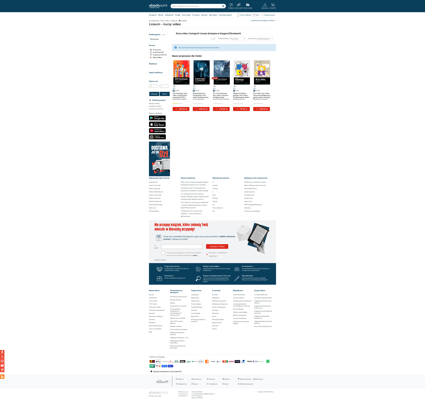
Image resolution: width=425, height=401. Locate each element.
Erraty (214, 316)
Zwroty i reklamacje (218, 307)
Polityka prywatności (219, 301)
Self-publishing (238, 309)
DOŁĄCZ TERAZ (217, 246)
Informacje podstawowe (178, 297)
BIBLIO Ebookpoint (240, 315)
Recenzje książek (218, 319)
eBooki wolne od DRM (177, 318)
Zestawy (152, 319)
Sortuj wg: (251, 38)
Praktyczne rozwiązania (252, 211)
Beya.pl (195, 384)
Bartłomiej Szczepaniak (179, 99)
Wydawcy (152, 322)
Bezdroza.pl (259, 379)
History (215, 188)
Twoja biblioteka (196, 307)
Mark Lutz (152, 208)
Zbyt (214, 195)
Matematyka (154, 39)
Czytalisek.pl (213, 384)
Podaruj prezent (269, 15)
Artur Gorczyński (218, 99)
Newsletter (195, 316)
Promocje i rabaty (155, 307)
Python (215, 201)
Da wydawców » (247, 266)
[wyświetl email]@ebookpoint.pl (205, 394)
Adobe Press (248, 198)
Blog (150, 332)
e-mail (156, 246)
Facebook (2, 352)
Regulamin (215, 298)
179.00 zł (222, 109)
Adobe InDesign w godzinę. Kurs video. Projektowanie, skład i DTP (241, 96)
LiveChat (215, 326)
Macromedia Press (250, 188)
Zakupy (172, 303)
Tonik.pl (271, 392)
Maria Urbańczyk (154, 188)
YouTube (2, 365)
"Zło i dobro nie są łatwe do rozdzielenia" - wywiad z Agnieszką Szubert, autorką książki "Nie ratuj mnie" (195, 205)
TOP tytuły (153, 304)
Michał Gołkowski (155, 201)
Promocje (195, 15)
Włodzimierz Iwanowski (260, 99)
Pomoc (214, 329)
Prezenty (194, 310)
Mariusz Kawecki (154, 198)
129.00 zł (182, 109)
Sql (213, 211)
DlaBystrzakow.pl (245, 379)
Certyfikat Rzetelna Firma (263, 298)
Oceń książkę (195, 313)
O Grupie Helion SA (261, 295)
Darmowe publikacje (156, 316)
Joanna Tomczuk (154, 185)
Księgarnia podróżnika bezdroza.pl (261, 317)
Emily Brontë (153, 182)
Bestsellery (213, 15)
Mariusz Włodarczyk (156, 192)
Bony (257, 15)
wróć (164, 34)
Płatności (215, 313)
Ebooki (160, 15)
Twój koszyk (195, 301)
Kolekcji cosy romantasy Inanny (255, 182)
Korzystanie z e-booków (178, 306)
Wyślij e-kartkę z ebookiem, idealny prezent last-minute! (156, 106)
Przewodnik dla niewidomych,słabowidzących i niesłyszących (176, 312)
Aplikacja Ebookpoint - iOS (179, 338)
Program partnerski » (172, 266)
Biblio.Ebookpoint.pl (246, 384)
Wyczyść (154, 94)
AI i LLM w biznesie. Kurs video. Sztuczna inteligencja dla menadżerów (220, 96)
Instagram (2, 361)
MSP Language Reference (253, 204)
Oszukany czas (249, 195)
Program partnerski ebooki (242, 301)
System (215, 185)
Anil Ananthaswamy (156, 204)
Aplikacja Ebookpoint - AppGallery (177, 342)
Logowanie (195, 295)
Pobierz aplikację (245, 15)
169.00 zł (202, 109)
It (213, 182)
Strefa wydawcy (238, 298)
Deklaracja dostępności (220, 304)
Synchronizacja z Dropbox (178, 329)
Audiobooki (169, 15)
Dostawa (215, 310)
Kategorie (152, 15)
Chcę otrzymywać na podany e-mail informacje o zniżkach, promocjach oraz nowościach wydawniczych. (184, 253)
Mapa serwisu (217, 322)
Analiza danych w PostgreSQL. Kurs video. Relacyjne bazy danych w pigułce (201, 96)
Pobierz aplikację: (155, 113)
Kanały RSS (2, 376)
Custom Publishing (239, 318)
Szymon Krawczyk (155, 195)
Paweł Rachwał (228, 99)
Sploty (226, 384)
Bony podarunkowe (155, 326)
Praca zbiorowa (217, 208)
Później (214, 198)
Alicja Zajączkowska (239, 99)
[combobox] (237, 38)
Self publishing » (247, 276)
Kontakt (215, 295)
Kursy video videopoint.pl (263, 326)
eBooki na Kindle (176, 326)
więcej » (195, 255)
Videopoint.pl (182, 384)
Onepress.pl (197, 379)
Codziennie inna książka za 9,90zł (262, 20)
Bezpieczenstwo (175, 300)
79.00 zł (243, 109)
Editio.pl (227, 379)
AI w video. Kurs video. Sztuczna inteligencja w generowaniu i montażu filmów (261, 96)
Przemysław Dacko (198, 99)
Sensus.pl (212, 379)
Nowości (204, 15)
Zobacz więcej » (161, 260)
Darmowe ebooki (225, 15)
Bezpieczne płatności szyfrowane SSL (167, 371)
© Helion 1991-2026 (155, 396)
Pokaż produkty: (223, 38)
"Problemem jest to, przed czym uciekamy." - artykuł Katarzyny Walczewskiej (191, 213)
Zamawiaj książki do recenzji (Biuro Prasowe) (241, 305)
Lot (213, 204)
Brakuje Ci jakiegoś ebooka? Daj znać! (217, 276)
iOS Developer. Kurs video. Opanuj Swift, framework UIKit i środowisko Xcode (180, 96)
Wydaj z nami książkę (240, 312)
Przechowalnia (196, 304)
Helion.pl (181, 379)
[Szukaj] (223, 6)
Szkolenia (247, 208)
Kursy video (186, 15)
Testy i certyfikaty (155, 329)
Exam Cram (248, 201)
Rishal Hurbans (154, 211)
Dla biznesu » (169, 276)
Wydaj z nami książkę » (211, 266)
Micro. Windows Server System (255, 185)
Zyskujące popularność (157, 310)
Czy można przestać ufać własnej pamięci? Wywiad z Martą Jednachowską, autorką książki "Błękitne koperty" (195, 196)
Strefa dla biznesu (239, 295)
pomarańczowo (249, 192)
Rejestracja (195, 298)
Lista (211, 38)
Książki (177, 15)
